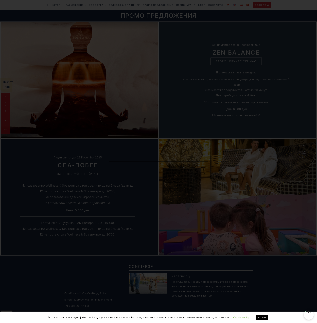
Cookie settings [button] (242, 317)
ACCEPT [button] (262, 317)
